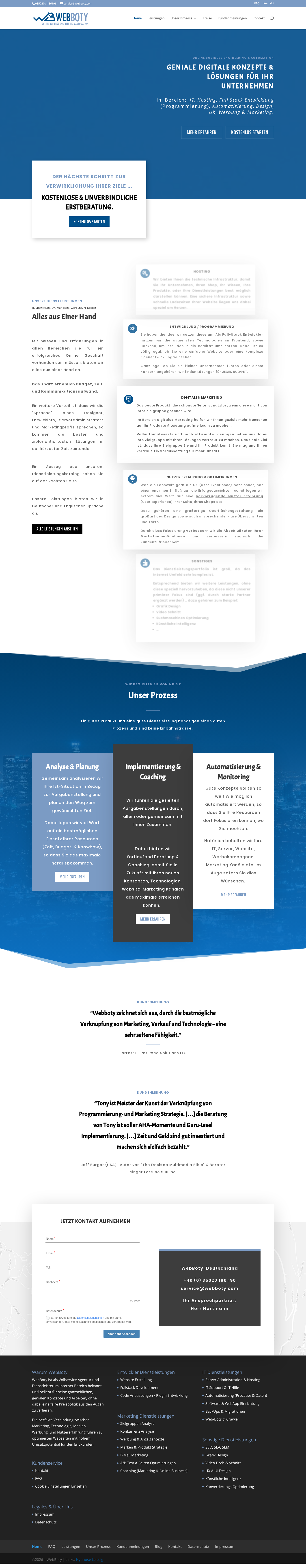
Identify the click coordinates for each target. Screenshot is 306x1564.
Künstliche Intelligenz (223, 1478)
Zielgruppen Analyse (137, 1423)
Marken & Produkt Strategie (143, 1447)
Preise (207, 18)
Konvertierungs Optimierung (229, 1486)
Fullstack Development (139, 1387)
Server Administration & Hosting (232, 1379)
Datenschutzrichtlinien (90, 1317)
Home (137, 18)
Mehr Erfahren (202, 132)
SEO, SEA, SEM (217, 1447)
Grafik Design (216, 1455)
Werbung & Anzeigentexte (142, 1439)
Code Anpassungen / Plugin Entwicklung (154, 1395)
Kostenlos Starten (249, 132)
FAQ (256, 3)
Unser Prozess (181, 18)
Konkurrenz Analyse (137, 1431)
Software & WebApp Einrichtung (232, 1403)
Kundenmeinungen (232, 18)
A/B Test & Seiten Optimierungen (148, 1462)
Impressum (44, 1514)
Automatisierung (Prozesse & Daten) (236, 1395)
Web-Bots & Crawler (222, 1419)
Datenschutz (45, 1522)
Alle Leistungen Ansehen (57, 528)
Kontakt (268, 3)
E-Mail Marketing (134, 1455)
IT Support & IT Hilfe (222, 1387)
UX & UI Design (218, 1470)
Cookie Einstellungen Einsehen (61, 1486)
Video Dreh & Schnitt (223, 1462)
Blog (158, 1546)
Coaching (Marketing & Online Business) (153, 1470)
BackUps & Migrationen (225, 1411)
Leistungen (156, 18)
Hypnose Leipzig (89, 1559)
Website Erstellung (136, 1379)
